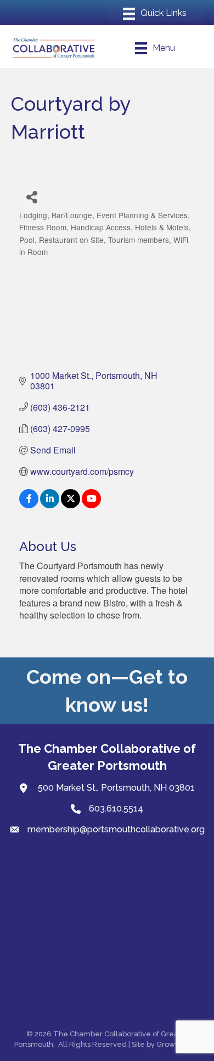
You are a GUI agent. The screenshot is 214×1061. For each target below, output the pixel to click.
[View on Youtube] (91, 504)
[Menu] (154, 13)
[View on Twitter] (70, 504)
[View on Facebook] (28, 504)
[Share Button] (31, 196)
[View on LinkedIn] (49, 504)
